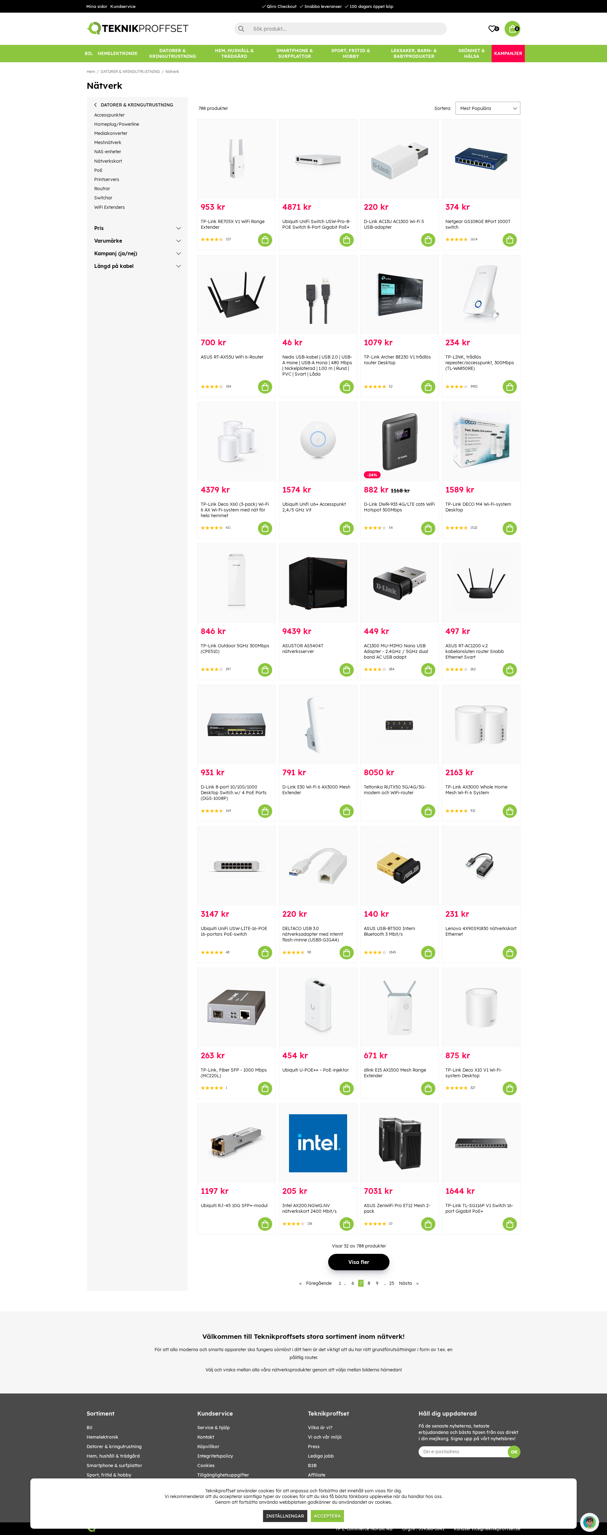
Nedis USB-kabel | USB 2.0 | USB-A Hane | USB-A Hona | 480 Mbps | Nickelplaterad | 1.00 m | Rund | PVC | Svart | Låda (317, 365)
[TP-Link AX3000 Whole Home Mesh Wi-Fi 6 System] (481, 724)
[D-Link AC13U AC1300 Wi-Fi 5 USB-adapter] (399, 159)
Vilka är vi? (320, 1427)
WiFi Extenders (109, 207)
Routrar (102, 188)
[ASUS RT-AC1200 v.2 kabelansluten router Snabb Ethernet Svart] (481, 583)
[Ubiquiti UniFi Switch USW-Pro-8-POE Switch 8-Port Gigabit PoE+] (318, 159)
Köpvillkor (208, 1446)
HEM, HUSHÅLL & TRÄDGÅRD (113, 1456)
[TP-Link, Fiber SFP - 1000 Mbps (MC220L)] (236, 1007)
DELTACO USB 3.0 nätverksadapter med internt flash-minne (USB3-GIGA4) (312, 934)
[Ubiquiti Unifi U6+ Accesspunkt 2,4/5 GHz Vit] (318, 441)
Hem (91, 71)
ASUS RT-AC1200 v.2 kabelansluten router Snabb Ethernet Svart (474, 651)
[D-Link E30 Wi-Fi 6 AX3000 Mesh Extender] (318, 724)
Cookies (206, 1465)
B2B (312, 1465)
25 (391, 1283)
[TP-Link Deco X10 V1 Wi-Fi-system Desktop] (481, 1007)
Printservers (106, 179)
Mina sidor (96, 6)
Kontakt (205, 1437)
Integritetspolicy (215, 1456)
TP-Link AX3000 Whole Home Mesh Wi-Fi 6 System (476, 789)
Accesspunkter (109, 115)
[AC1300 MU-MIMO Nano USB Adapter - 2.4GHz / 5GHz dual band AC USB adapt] (399, 583)
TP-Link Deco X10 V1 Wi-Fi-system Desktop (473, 1073)
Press (314, 1446)
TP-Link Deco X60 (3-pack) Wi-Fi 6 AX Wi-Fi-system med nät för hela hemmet (235, 509)
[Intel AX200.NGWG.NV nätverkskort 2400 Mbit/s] (318, 1143)
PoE (98, 170)
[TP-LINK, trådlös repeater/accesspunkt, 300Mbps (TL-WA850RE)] (481, 295)
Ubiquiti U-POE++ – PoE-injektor (315, 1070)
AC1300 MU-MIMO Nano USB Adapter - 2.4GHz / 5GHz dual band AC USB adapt (396, 651)
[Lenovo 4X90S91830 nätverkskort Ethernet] (481, 866)
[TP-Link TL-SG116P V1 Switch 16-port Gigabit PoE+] (481, 1143)
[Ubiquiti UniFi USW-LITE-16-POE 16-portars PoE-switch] (236, 866)
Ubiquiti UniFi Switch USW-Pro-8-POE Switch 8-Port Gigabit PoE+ (316, 224)
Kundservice (123, 6)
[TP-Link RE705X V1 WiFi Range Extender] (236, 159)
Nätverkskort (108, 161)
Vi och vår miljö (325, 1437)
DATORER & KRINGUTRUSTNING (130, 71)
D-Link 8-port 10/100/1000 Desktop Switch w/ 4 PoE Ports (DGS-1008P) (234, 792)
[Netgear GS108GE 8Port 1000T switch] (481, 159)
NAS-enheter (107, 151)
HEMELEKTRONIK (102, 1437)
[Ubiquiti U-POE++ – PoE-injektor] (318, 1007)
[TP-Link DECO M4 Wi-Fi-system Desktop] (481, 441)
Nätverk (172, 71)
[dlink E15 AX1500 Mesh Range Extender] (399, 1007)
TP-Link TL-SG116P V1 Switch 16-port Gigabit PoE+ (479, 1208)
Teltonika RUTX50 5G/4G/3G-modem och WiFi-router (395, 789)
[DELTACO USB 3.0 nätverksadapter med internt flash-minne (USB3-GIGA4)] (318, 866)
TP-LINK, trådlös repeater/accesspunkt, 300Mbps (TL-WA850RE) (479, 362)
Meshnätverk (107, 142)
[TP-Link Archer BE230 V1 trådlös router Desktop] (399, 295)
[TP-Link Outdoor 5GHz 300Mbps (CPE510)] (236, 583)
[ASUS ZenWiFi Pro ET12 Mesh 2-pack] (399, 1143)
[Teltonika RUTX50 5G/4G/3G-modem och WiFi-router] (399, 724)
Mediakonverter (110, 133)
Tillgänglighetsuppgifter (223, 1475)
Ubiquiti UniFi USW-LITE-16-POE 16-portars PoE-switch (234, 931)
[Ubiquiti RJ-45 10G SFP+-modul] (236, 1143)
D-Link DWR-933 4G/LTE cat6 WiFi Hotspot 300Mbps (399, 507)
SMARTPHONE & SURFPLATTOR (114, 1465)
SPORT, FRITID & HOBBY (109, 1475)
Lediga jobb (321, 1456)
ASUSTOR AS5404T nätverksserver (302, 648)
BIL (89, 1427)
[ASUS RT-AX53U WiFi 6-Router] (236, 295)
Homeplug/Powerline (116, 124)
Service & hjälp (213, 1427)
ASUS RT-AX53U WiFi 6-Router (232, 357)
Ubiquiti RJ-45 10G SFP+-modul (234, 1205)
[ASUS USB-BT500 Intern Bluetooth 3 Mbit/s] (399, 866)
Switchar (103, 198)
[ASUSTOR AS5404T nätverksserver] (318, 583)
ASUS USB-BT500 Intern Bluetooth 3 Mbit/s (389, 931)
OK (514, 1452)
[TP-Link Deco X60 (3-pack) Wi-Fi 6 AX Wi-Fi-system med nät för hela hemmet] (236, 441)
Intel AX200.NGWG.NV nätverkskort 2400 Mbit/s (309, 1208)
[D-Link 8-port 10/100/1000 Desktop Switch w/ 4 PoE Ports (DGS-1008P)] (236, 724)
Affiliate (316, 1475)
